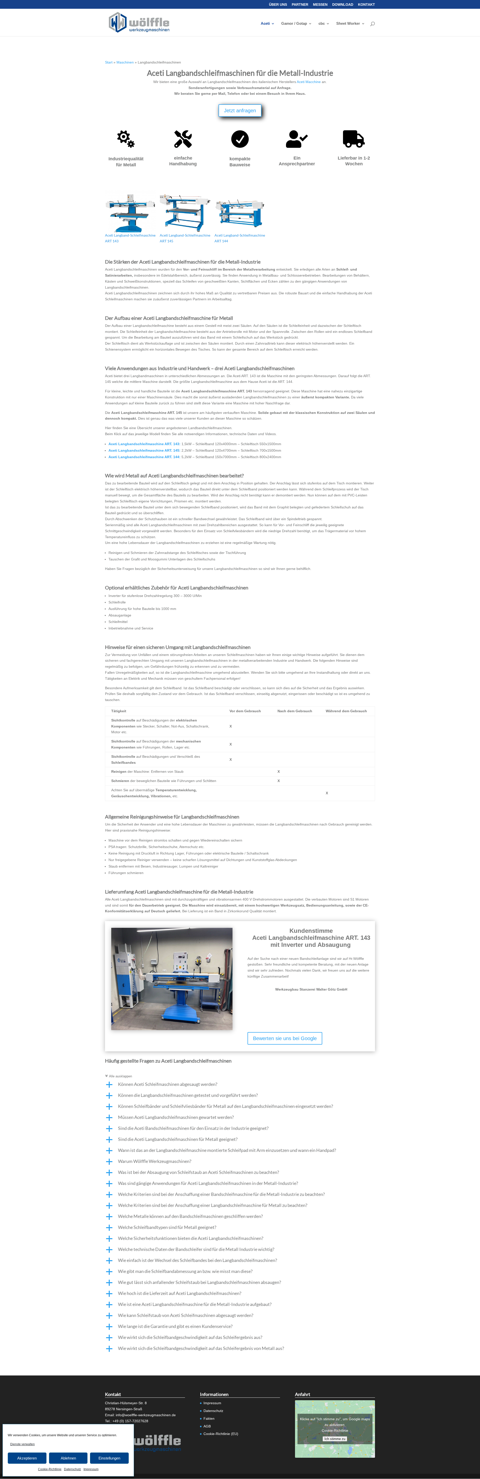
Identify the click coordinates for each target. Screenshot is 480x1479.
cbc (321, 24)
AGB (207, 1426)
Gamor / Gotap (294, 24)
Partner (300, 5)
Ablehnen (68, 1458)
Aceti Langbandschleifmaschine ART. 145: (144, 450)
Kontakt (366, 5)
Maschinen (125, 62)
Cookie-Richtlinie (50, 1469)
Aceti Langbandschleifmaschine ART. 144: (144, 457)
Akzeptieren (27, 1458)
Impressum (91, 1469)
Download (342, 5)
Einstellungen (109, 1458)
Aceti (265, 24)
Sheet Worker (348, 24)
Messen (320, 5)
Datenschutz (72, 1469)
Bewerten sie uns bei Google (285, 1038)
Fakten (209, 1418)
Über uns (278, 5)
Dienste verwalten (22, 1444)
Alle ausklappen (118, 1076)
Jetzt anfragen (240, 110)
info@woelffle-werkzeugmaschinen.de (146, 1415)
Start (108, 62)
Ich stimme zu (334, 1439)
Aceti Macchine (309, 82)
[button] (240, 1085)
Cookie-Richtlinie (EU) (221, 1434)
